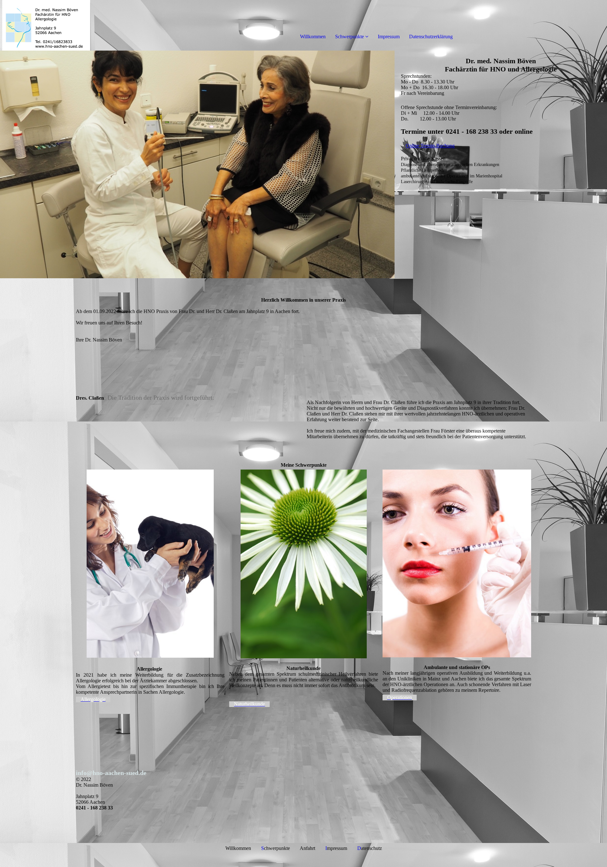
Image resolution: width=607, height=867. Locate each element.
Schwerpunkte (349, 36)
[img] (72, 25)
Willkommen (313, 36)
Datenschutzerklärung (431, 36)
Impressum (389, 36)
